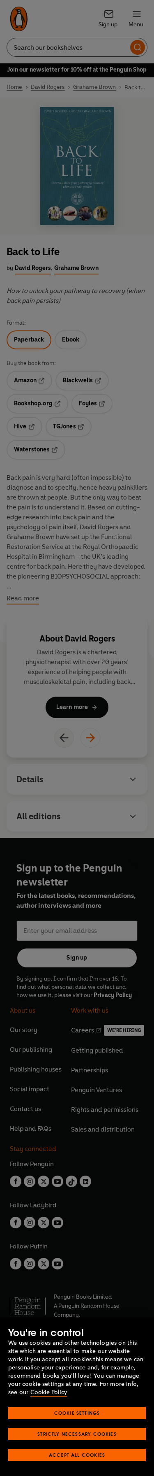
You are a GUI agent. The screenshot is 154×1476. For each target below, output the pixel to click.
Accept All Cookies (77, 1455)
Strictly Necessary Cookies (77, 1434)
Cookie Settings (77, 1413)
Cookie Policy (48, 1392)
